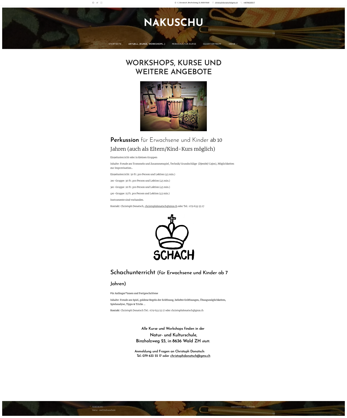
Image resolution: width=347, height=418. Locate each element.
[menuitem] (117, 44)
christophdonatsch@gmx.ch (226, 2)
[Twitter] (97, 2)
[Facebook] (93, 2)
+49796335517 (249, 2)
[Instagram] (101, 2)
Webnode (250, 407)
